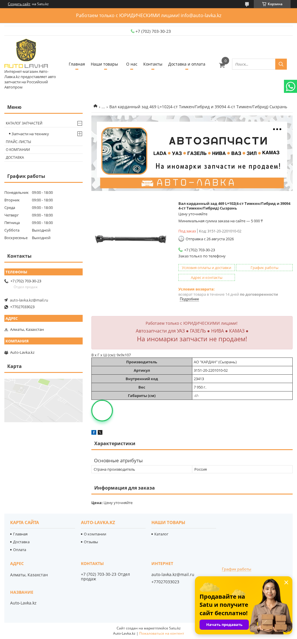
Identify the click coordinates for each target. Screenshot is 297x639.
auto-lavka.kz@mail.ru (29, 300)
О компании (18, 149)
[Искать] (281, 64)
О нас (131, 64)
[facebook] (93, 433)
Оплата (19, 549)
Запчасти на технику (30, 133)
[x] (100, 433)
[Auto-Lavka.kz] (26, 54)
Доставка (15, 157)
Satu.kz (175, 628)
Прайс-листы (18, 141)
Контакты (152, 64)
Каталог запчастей (24, 123)
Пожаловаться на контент (161, 633)
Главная (77, 64)
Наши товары (104, 64)
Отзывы (91, 541)
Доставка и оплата (186, 64)
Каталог (161, 534)
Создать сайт (19, 4)
